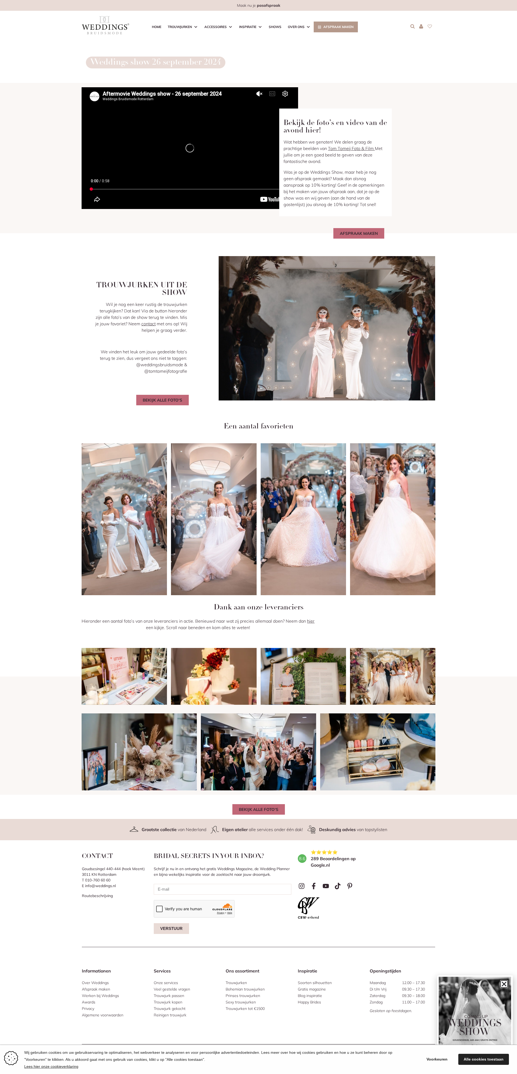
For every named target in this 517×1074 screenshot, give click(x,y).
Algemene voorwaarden (102, 1015)
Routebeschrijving (97, 895)
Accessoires (215, 27)
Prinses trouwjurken (243, 995)
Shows (275, 27)
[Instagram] (302, 886)
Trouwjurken (180, 27)
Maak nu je (258, 5)
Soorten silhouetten (315, 982)
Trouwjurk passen (169, 995)
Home (156, 27)
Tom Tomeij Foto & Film (351, 148)
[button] (504, 984)
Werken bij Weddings (100, 995)
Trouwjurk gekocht (170, 1008)
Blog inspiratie (310, 995)
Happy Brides (309, 1002)
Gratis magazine (312, 989)
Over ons (296, 27)
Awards (88, 1002)
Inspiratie (247, 27)
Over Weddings (95, 982)
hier (311, 621)
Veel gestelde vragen (172, 989)
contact (148, 323)
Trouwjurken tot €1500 (245, 1008)
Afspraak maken (338, 27)
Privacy (88, 1008)
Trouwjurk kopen (168, 1002)
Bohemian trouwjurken (245, 989)
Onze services (166, 982)
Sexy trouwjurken (241, 1002)
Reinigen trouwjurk (170, 1015)
